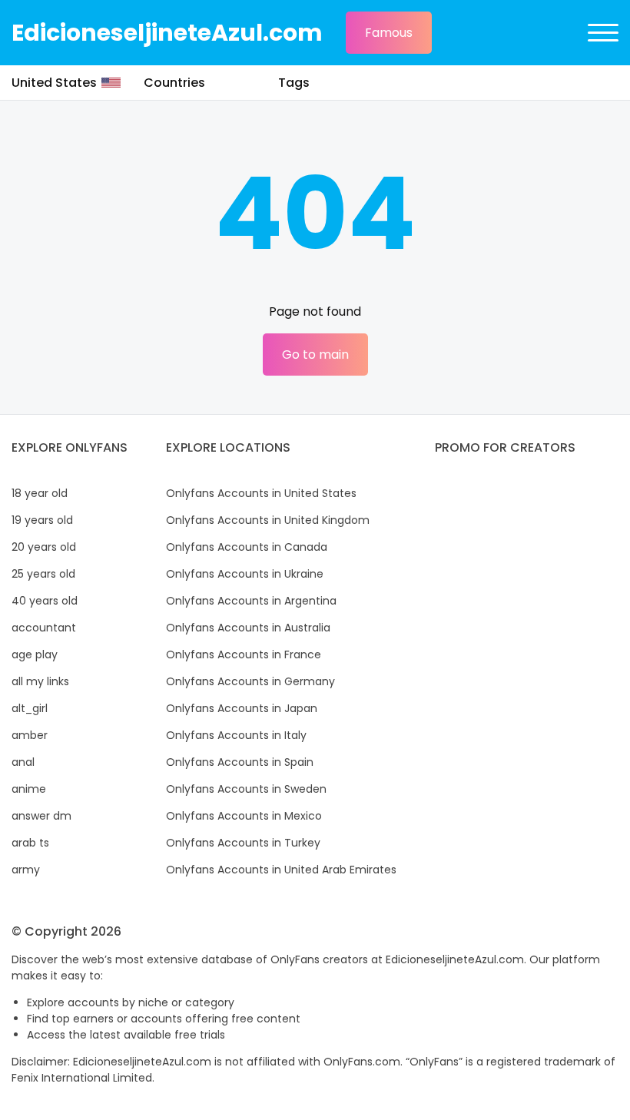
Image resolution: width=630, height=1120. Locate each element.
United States (54, 82)
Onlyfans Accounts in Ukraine (244, 574)
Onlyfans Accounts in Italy (236, 735)
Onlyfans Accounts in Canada (246, 547)
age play (35, 654)
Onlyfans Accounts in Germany (250, 681)
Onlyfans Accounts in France (243, 654)
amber (30, 735)
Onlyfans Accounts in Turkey (243, 842)
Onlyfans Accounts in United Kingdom (268, 520)
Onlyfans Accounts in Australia (248, 627)
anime (29, 789)
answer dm (41, 815)
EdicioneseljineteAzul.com (167, 32)
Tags (294, 82)
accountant (44, 627)
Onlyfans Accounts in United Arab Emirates (281, 869)
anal (23, 762)
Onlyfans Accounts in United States (261, 493)
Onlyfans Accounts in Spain (239, 762)
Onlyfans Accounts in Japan (241, 708)
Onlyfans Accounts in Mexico (244, 815)
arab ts (30, 842)
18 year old (40, 493)
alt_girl (30, 708)
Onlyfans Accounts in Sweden (246, 789)
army (26, 869)
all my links (40, 681)
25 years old (43, 574)
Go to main (315, 354)
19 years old (42, 520)
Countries (174, 82)
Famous (389, 32)
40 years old (45, 600)
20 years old (44, 547)
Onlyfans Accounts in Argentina (251, 600)
